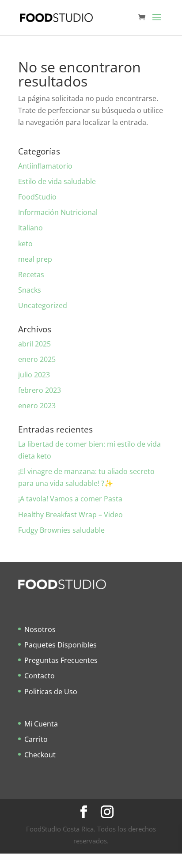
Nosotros (40, 629)
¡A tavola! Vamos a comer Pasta (70, 499)
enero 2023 (37, 405)
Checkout (40, 755)
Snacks (29, 290)
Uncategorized (42, 305)
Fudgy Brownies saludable (61, 530)
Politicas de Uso (50, 691)
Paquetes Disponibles (60, 645)
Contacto (39, 676)
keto (25, 243)
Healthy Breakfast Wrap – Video (70, 514)
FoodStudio (37, 197)
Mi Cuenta (41, 724)
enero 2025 (37, 359)
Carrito (36, 739)
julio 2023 (34, 375)
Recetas (31, 274)
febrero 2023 (39, 390)
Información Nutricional (58, 212)
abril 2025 (34, 344)
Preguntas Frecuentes (61, 660)
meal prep (35, 259)
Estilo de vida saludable (57, 181)
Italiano (30, 228)
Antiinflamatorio (45, 166)
